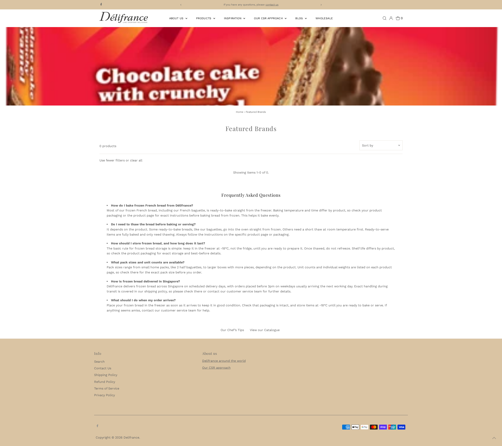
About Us (177, 18)
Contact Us (102, 368)
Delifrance (131, 437)
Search (99, 361)
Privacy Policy (104, 395)
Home (239, 111)
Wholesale (324, 18)
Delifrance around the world (224, 361)
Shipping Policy (105, 375)
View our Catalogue (265, 330)
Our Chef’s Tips (232, 330)
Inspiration (233, 18)
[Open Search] (384, 18)
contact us (272, 4)
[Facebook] (101, 4)
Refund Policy (104, 382)
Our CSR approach (216, 368)
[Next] (320, 4)
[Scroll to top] (494, 438)
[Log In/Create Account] (391, 18)
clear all (136, 160)
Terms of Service (106, 388)
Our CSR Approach (269, 18)
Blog (299, 18)
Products (204, 18)
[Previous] (181, 4)
